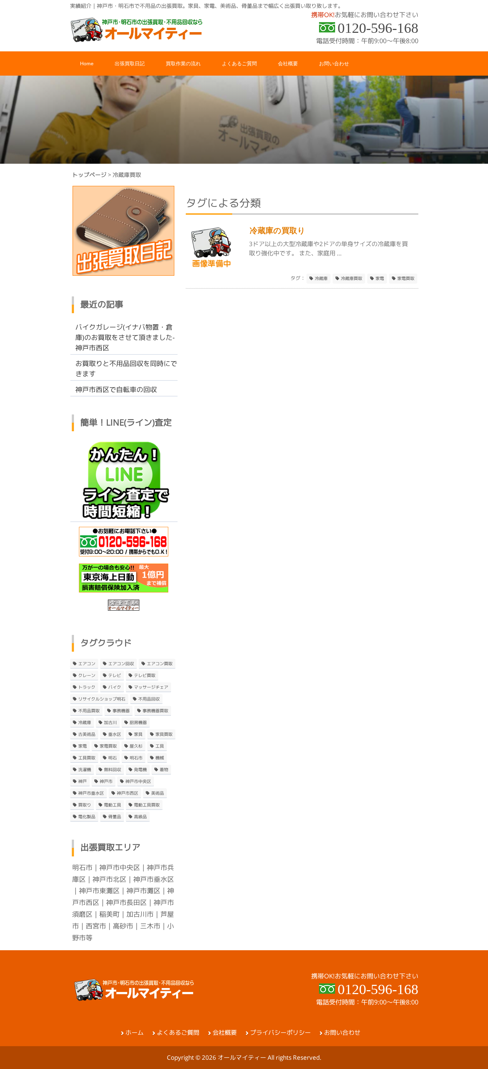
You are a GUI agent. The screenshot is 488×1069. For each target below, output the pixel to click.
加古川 (110, 723)
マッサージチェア (151, 687)
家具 (138, 734)
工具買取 (86, 758)
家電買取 (405, 278)
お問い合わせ (342, 1032)
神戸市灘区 (143, 890)
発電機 (140, 770)
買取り (84, 805)
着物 (164, 770)
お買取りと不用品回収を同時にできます (126, 368)
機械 (159, 758)
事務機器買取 (155, 711)
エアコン (86, 664)
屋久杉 (136, 746)
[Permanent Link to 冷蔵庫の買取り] (211, 268)
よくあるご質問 (178, 1032)
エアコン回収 (121, 664)
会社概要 (225, 1032)
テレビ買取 (144, 675)
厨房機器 (138, 723)
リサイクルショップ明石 (101, 699)
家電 (379, 278)
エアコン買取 (160, 664)
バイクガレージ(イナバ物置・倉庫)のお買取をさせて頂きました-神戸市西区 (125, 337)
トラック (86, 687)
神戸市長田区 (126, 902)
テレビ (114, 675)
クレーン (86, 675)
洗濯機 (84, 770)
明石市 (136, 758)
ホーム (134, 1032)
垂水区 (114, 734)
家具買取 (164, 734)
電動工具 (112, 805)
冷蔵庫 (321, 278)
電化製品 (86, 817)
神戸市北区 (109, 879)
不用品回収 (149, 699)
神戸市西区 (127, 793)
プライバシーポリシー (280, 1032)
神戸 (82, 781)
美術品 (157, 793)
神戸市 (106, 781)
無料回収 (112, 770)
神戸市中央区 (138, 781)
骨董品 (114, 817)
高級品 (140, 817)
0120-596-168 (378, 28)
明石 (112, 758)
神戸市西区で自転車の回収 (116, 389)
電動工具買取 (147, 805)
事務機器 (121, 711)
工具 (159, 746)
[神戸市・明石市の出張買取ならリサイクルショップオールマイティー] (137, 40)
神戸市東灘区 (99, 890)
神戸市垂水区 (91, 793)
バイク (114, 687)
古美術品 (86, 734)
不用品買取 (89, 711)
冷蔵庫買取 (351, 278)
